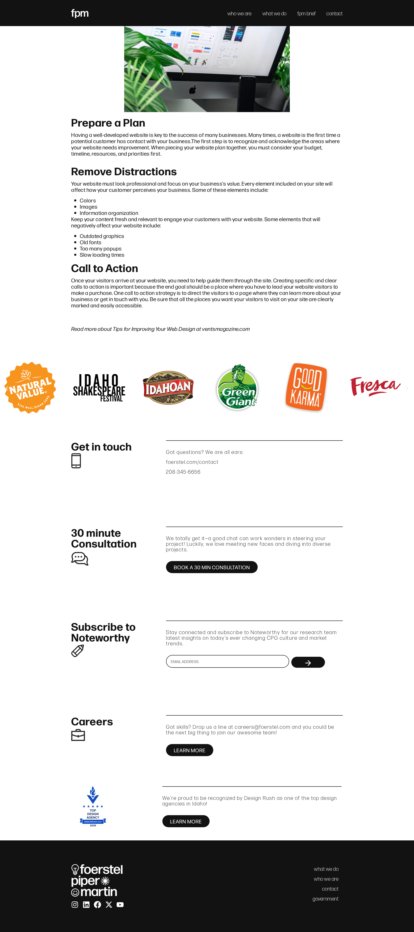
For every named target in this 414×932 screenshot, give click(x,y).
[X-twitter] (109, 904)
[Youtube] (120, 904)
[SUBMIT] (308, 662)
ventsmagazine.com (226, 328)
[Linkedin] (86, 904)
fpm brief (306, 13)
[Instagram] (74, 904)
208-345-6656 (183, 472)
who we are (239, 13)
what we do (274, 13)
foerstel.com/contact (192, 462)
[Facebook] (97, 904)
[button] (7, 388)
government (326, 899)
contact (334, 13)
